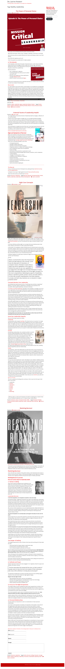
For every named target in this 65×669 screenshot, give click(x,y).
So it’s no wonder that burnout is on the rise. (17, 130)
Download (22, 100)
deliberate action (17, 76)
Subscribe (49, 18)
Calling (32, 655)
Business (29, 175)
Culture (16, 399)
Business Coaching (37, 399)
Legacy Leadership (23, 104)
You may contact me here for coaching (24, 140)
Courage (40, 655)
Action (25, 655)
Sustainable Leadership (34, 656)
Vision (40, 656)
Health (8, 656)
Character (36, 655)
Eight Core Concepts (26, 182)
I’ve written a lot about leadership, (15, 288)
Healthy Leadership (15, 105)
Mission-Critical (31, 105)
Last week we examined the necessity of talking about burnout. (21, 464)
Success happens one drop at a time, (18, 344)
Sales (11, 390)
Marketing (12, 391)
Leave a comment (16, 106)
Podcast (33, 104)
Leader (25, 401)
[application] (26, 99)
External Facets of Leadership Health (26, 112)
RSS (12, 102)
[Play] (8, 99)
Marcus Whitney (35, 401)
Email (11, 634)
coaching (22, 321)
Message (9, 642)
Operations (12, 384)
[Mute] (41, 99)
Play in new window (15, 100)
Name (11, 630)
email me (35, 374)
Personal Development (25, 176)
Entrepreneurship (35, 175)
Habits (12, 104)
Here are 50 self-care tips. (33, 172)
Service (11, 388)
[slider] (43, 99)
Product (11, 387)
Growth (41, 175)
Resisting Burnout (26, 408)
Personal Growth (38, 105)
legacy (24, 78)
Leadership (17, 104)
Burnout (13, 175)
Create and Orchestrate (13, 241)
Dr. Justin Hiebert (14, 1)
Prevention (26, 656)
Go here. (26, 173)
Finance (11, 383)
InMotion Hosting (38, 664)
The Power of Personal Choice (26, 11)
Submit (9, 653)
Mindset (29, 104)
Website (9, 638)
